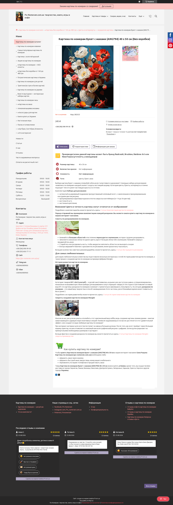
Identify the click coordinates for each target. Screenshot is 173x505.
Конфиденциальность (99, 410)
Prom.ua (97, 498)
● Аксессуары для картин (27, 112)
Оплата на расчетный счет (27, 162)
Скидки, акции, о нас (118, 16)
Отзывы (19, 153)
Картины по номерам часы (28, 100)
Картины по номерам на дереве (30, 90)
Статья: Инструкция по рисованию (129, 250)
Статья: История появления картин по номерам (121, 295)
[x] (59, 375)
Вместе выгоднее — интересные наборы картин (31, 95)
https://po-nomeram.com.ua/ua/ (27, 258)
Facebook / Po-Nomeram (63, 407)
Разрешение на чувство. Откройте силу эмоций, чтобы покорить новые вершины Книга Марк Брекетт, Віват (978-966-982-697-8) (85, 444)
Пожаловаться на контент (91, 502)
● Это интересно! (24, 133)
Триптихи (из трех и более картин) (31, 86)
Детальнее (106, 6)
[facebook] (56, 375)
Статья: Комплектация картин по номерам (117, 210)
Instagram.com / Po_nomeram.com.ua (67, 410)
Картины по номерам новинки (29, 46)
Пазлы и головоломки (26, 125)
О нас (18, 148)
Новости (19, 139)
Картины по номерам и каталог (31, 30)
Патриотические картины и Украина (31, 77)
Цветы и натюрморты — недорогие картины (95, 30)
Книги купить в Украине (27, 116)
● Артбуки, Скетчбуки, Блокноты (30, 129)
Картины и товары (99, 16)
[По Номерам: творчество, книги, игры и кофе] (19, 16)
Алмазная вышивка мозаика (28, 108)
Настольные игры (24, 121)
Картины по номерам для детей (30, 81)
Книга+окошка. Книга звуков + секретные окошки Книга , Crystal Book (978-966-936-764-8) (37, 448)
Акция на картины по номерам (29, 61)
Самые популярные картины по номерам (30, 51)
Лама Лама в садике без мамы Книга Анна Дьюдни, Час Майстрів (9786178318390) (135, 443)
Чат (164, 499)
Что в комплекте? (25, 412)
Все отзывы (150, 486)
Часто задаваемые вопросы (28, 157)
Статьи (19, 143)
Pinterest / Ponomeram (62, 412)
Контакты (132, 16)
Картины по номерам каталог (28, 42)
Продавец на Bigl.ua (86, 500)
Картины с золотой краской (28, 57)
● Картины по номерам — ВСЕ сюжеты (29, 66)
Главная (86, 16)
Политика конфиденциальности (112, 502)
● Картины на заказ (25, 104)
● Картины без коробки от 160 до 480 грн (61, 30)
